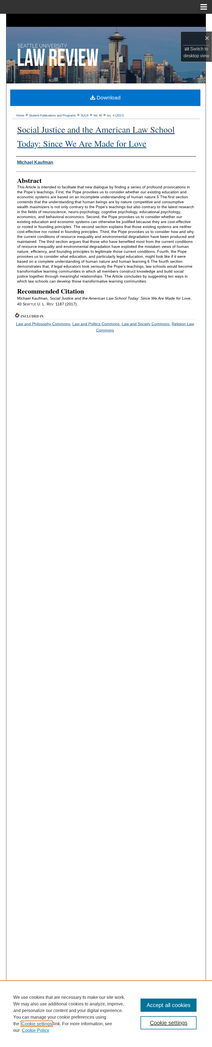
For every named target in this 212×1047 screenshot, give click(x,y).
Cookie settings (37, 1023)
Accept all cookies (168, 1005)
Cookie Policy (35, 1030)
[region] (106, 1013)
